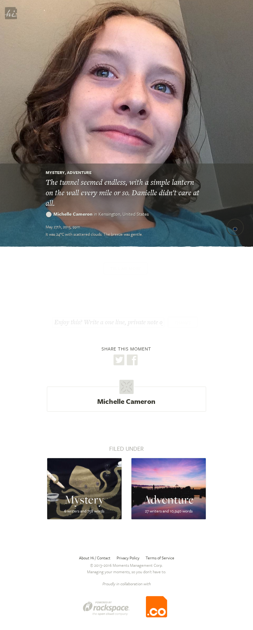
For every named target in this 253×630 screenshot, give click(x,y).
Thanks (182, 323)
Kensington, (123, 213)
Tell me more (125, 268)
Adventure (79, 172)
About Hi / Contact (94, 558)
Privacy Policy (128, 558)
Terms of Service (160, 558)
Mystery (55, 172)
